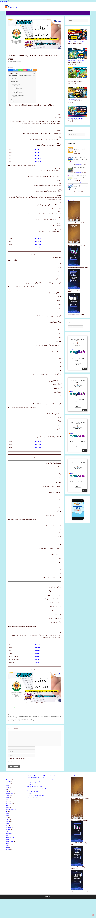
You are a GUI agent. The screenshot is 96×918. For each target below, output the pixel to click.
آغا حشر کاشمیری (59, 716)
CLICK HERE (38, 665)
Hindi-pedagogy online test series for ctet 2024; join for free (80, 186)
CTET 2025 (18, 13)
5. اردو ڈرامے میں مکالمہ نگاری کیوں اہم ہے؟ (18, 89)
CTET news (8, 784)
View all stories (71, 200)
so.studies (8, 821)
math (7, 799)
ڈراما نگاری (11, 716)
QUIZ (27, 13)
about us (51, 778)
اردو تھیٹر (54, 716)
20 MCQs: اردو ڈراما (15, 83)
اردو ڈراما (48, 716)
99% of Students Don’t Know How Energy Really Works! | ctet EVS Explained (35, 791)
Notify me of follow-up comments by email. (19, 758)
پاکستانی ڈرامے (26, 716)
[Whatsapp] (20, 70)
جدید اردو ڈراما (20, 716)
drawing (7, 785)
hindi (7, 791)
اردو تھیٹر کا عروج (51, 716)
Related (13, 101)
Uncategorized (9, 833)
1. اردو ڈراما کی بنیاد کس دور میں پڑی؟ (17, 84)
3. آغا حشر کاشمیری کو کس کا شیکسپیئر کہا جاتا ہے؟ (18, 87)
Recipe (7, 815)
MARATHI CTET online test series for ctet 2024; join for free (80, 159)
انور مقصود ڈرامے (31, 716)
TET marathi (8, 827)
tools (7, 831)
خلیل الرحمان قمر (14, 716)
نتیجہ (12, 99)
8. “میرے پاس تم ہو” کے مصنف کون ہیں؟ (18, 94)
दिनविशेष (7, 843)
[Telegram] (30, 70)
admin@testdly (78, 155)
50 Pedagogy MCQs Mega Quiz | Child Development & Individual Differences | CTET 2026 (36, 777)
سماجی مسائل (16, 717)
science (7, 819)
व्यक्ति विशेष (8, 849)
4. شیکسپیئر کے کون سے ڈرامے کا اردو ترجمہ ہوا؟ (18, 88)
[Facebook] (10, 70)
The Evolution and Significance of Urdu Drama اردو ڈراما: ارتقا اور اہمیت (22, 75)
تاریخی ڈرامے (23, 716)
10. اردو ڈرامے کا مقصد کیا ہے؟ (17, 96)
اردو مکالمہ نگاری (34, 716)
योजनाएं (7, 847)
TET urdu (8, 829)
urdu (10, 714)
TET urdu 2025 (50, 13)
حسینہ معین (17, 716)
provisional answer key (11, 809)
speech (7, 823)
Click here (37, 653)
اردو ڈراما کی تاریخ (14, 78)
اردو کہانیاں (38, 716)
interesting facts (9, 793)
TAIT (7, 825)
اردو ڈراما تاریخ (45, 716)
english (7, 787)
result (7, 817)
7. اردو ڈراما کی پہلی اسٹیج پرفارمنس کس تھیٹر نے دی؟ (18, 92)
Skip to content (3, 1)
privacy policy (52, 776)
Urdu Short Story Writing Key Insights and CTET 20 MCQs (21, 719)
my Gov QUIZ (9, 803)
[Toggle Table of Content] (33, 73)
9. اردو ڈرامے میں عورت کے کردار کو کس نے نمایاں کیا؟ (19, 95)
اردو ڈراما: (13, 77)
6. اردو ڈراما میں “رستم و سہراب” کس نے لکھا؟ (18, 91)
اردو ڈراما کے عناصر (41, 716)
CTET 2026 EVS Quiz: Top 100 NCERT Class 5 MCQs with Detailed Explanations (36, 782)
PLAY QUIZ (38, 152)
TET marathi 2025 (37, 13)
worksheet (8, 839)
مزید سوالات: (13, 98)
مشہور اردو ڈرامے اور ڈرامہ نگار (15, 81)
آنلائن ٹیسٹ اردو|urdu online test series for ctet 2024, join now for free (81, 177)
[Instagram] (25, 70)
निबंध (7, 845)
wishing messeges (10, 837)
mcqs (13, 714)
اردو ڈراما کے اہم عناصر (14, 80)
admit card (8, 780)
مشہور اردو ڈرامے (10, 717)
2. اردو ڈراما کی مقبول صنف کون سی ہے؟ (17, 85)
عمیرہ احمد (13, 717)
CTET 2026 (8, 781)
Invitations (8, 795)
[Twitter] (15, 70)
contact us (51, 780)
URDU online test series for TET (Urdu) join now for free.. (80, 149)
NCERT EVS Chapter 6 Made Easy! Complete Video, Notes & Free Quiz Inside (35, 797)
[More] (35, 70)
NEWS (7, 805)
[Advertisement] (48, 908)
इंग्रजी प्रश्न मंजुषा (9, 841)
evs (6, 789)
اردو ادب (56, 716)
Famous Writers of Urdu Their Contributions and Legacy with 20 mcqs (23, 720)
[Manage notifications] (93, 915)
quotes (7, 813)
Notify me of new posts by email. (16, 762)
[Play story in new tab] (78, 509)
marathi (7, 797)
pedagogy (8, 807)
